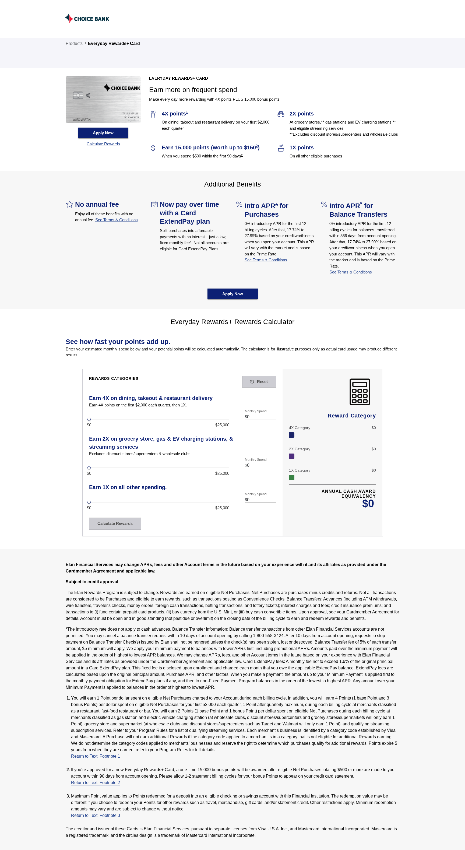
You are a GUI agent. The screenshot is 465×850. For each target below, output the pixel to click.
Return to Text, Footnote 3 (95, 815)
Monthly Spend (255, 411)
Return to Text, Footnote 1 (95, 756)
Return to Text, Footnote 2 (95, 782)
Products (74, 43)
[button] (103, 144)
